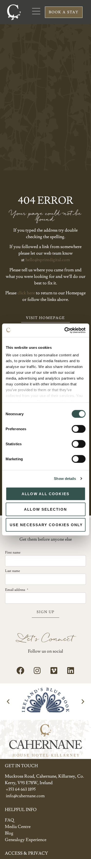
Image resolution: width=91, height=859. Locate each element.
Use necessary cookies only (46, 525)
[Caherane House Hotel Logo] (13, 12)
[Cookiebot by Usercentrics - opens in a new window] (64, 330)
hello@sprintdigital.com (47, 260)
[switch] (78, 429)
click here (26, 293)
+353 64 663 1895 (21, 789)
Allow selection (45, 509)
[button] (8, 702)
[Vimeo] (54, 670)
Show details (65, 478)
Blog (9, 833)
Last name (12, 571)
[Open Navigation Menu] (36, 11)
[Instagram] (37, 670)
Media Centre (18, 826)
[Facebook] (20, 670)
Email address (16, 590)
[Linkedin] (70, 670)
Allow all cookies (45, 494)
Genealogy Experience (25, 840)
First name (12, 552)
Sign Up (46, 612)
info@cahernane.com (25, 796)
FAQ (9, 820)
